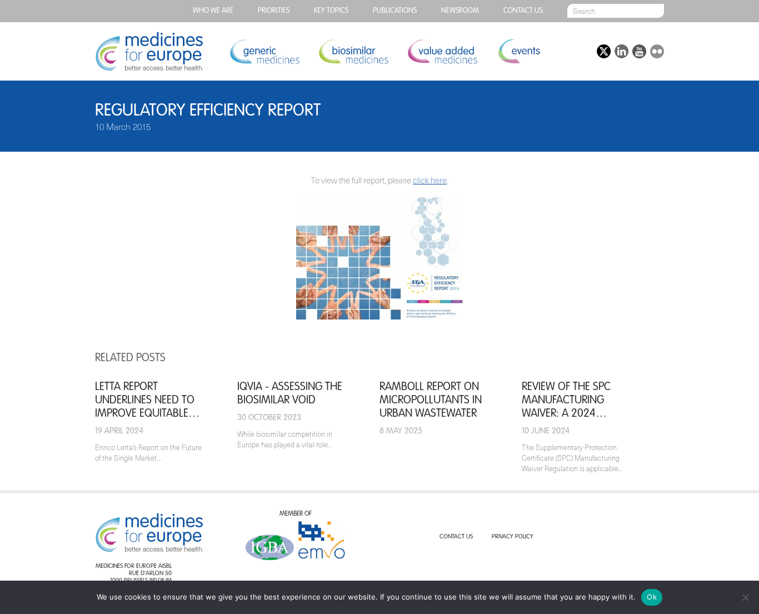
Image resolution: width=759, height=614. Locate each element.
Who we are (213, 10)
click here (430, 180)
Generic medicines (264, 51)
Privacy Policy (512, 537)
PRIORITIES (273, 10)
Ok (652, 596)
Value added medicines (442, 51)
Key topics (331, 10)
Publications (395, 10)
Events (519, 51)
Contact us (523, 10)
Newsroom (460, 10)
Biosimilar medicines (353, 51)
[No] (745, 597)
